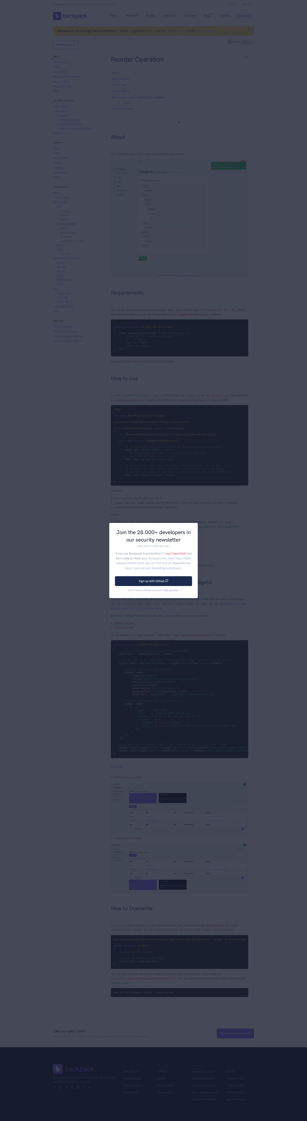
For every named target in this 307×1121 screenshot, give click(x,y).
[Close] (191, 528)
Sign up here (170, 590)
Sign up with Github (152, 581)
